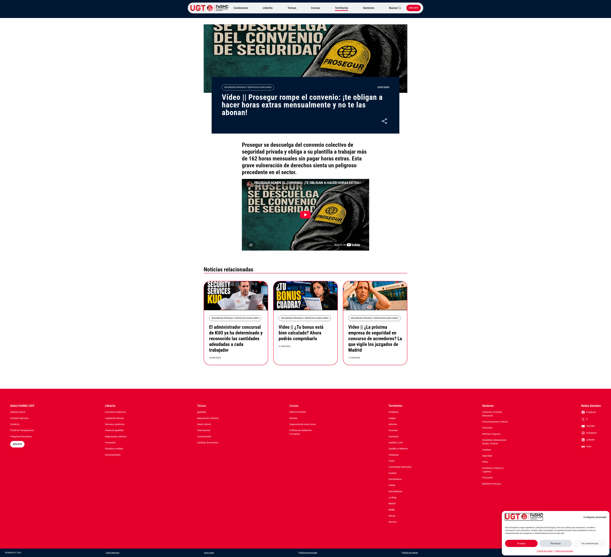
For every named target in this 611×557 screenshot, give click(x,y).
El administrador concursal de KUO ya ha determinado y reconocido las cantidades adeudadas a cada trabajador (236, 338)
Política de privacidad (563, 551)
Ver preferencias (589, 543)
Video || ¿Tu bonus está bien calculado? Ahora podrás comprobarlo (301, 332)
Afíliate (413, 8)
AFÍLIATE (17, 444)
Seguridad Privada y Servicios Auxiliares (248, 87)
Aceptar (521, 543)
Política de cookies (545, 551)
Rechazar (556, 543)
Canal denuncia (112, 553)
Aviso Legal (209, 553)
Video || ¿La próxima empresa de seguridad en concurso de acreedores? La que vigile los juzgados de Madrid (375, 338)
